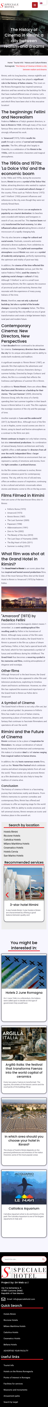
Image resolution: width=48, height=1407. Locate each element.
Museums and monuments (15, 1390)
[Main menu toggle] (35, 5)
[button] (7, 895)
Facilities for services (13, 1384)
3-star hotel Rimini (24, 905)
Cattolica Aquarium (24, 1208)
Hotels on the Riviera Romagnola (18, 1371)
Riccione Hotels (11, 1320)
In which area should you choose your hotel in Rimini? (24, 1140)
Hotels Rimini (10, 1314)
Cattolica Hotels (11, 1332)
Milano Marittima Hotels (14, 1326)
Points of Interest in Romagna (17, 1377)
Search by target (11, 1402)
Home (10, 63)
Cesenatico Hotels (12, 1338)
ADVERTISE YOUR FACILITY (16, 1351)
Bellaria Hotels (10, 1344)
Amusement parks (12, 1396)
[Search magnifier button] (43, 1259)
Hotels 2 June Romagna (24, 993)
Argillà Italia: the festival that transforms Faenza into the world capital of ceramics (24, 1070)
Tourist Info (18, 63)
